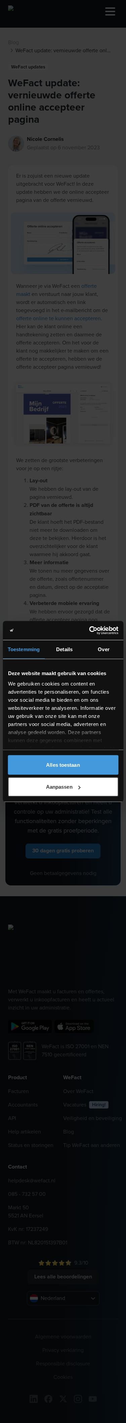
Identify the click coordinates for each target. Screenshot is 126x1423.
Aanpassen (59, 787)
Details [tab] (64, 649)
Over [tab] (103, 649)
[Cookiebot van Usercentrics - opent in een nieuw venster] (89, 630)
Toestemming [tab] (24, 649)
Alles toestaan (63, 764)
